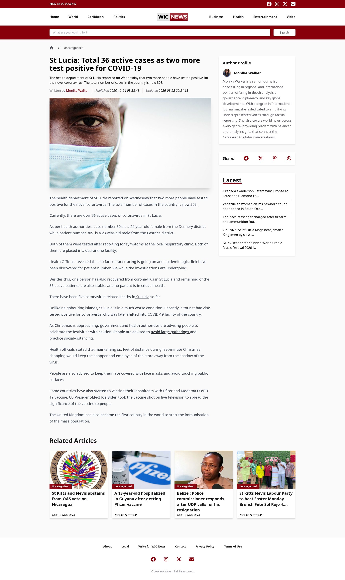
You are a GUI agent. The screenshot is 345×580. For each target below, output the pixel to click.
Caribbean (95, 17)
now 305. (190, 204)
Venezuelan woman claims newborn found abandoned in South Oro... (255, 206)
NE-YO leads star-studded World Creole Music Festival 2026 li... (252, 245)
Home (54, 17)
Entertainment (265, 17)
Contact (180, 546)
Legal (125, 546)
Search (284, 32)
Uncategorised (73, 48)
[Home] (52, 48)
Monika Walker (77, 90)
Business (216, 17)
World (73, 17)
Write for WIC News (152, 546)
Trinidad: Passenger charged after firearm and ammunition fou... (255, 219)
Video (291, 17)
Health (238, 17)
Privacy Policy (204, 546)
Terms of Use (233, 546)
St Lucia (142, 296)
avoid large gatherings (170, 331)
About (107, 546)
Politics (119, 17)
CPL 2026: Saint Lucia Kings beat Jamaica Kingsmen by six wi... (253, 232)
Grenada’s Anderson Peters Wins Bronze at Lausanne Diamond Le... (255, 193)
